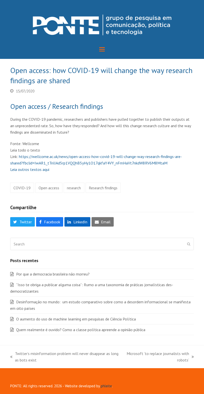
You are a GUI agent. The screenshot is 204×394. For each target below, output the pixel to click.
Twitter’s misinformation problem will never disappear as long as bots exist (64, 357)
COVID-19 (22, 187)
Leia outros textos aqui (29, 169)
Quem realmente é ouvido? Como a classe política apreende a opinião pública (80, 329)
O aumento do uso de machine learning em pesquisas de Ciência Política (76, 318)
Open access (49, 187)
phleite (106, 386)
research (74, 187)
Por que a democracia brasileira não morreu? (53, 274)
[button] (102, 49)
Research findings (103, 187)
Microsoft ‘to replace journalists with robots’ (157, 357)
